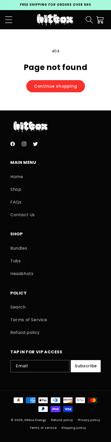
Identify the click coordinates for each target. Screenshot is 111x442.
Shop (15, 189)
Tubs (15, 261)
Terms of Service (28, 320)
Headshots (21, 274)
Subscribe (86, 366)
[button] (9, 20)
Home (16, 177)
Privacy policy (89, 420)
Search (18, 307)
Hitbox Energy (35, 420)
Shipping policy (73, 428)
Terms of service (43, 428)
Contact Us (22, 215)
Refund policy (25, 332)
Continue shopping (55, 86)
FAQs (15, 202)
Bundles (18, 248)
